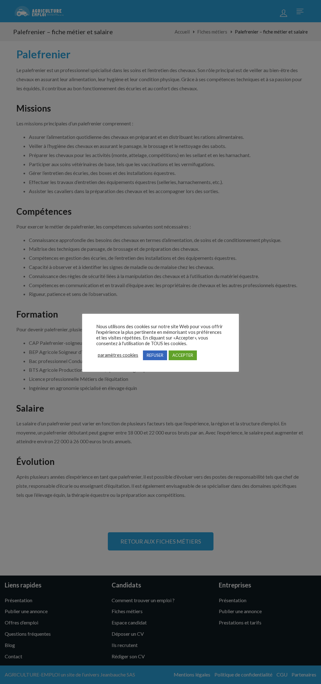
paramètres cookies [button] (118, 355)
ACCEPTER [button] (182, 355)
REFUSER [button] (155, 355)
